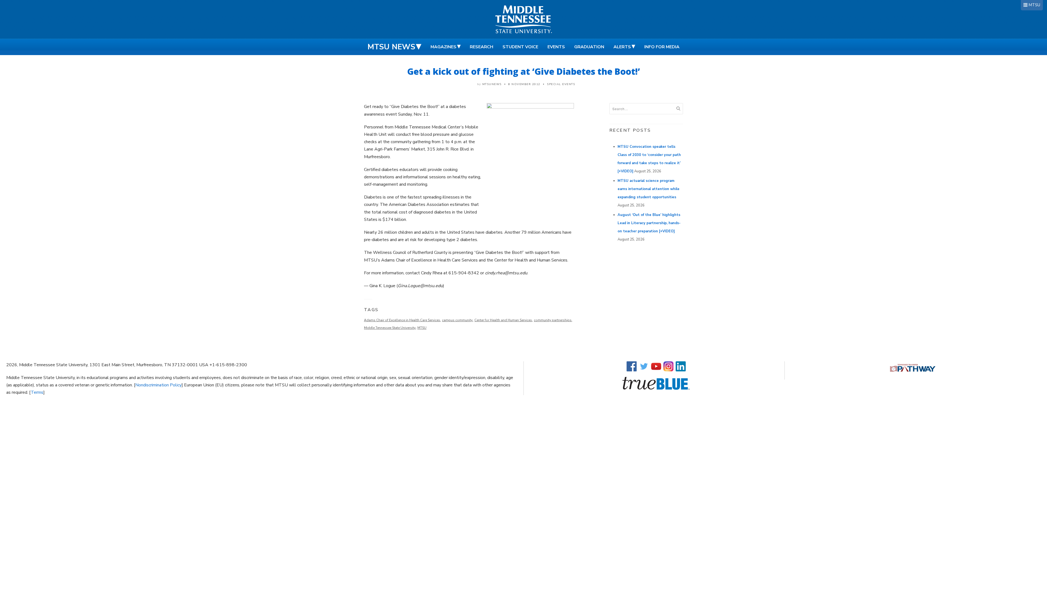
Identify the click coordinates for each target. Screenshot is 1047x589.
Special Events (561, 84)
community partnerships (552, 320)
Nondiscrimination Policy (158, 385)
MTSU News (391, 47)
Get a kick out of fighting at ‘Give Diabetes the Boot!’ (523, 71)
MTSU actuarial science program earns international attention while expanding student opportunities (648, 189)
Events (556, 47)
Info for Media (661, 47)
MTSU (1034, 5)
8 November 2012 (524, 84)
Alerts (622, 47)
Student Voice (520, 47)
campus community (457, 320)
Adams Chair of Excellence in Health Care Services (402, 320)
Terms (37, 392)
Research (481, 47)
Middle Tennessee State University (390, 328)
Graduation (589, 47)
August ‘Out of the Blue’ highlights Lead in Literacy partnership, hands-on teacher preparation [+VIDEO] (649, 223)
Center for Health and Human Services (503, 320)
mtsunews (492, 84)
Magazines (443, 47)
